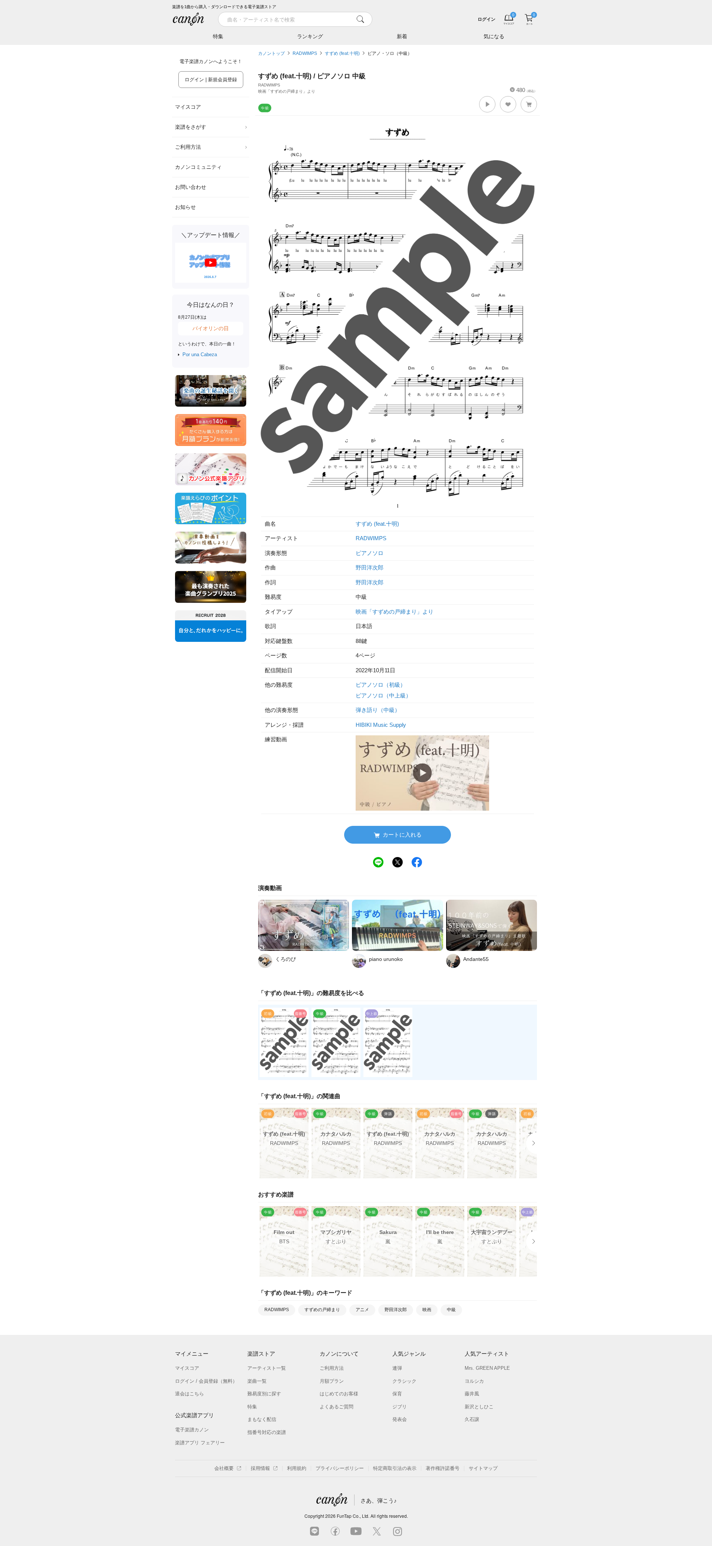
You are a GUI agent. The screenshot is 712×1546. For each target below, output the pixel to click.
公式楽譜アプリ (194, 1415)
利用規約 (296, 1468)
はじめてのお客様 (339, 1393)
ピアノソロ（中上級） (383, 695)
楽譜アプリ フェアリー (200, 1442)
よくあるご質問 (336, 1406)
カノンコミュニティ (198, 167)
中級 (451, 1309)
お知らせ (185, 207)
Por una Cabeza (199, 354)
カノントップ (271, 53)
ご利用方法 (188, 147)
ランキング (310, 36)
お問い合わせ (190, 187)
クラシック (404, 1381)
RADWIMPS (305, 53)
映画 (426, 1309)
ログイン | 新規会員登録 (211, 79)
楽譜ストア (261, 1353)
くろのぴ (285, 959)
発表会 (399, 1419)
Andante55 (476, 959)
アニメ (362, 1309)
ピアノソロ (369, 553)
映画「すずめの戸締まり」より (395, 611)
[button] (487, 104)
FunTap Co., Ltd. (353, 1516)
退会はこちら (189, 1393)
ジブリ (399, 1406)
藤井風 (472, 1393)
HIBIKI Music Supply (381, 725)
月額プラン (332, 1381)
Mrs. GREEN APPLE (487, 1368)
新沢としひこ (479, 1406)
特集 (218, 36)
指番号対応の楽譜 (266, 1432)
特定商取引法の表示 (394, 1468)
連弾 (397, 1368)
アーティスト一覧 (266, 1368)
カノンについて (339, 1353)
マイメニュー (191, 1353)
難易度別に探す (264, 1393)
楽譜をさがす (190, 127)
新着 (402, 36)
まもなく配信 (261, 1419)
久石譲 (472, 1419)
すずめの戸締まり (322, 1309)
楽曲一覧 (257, 1381)
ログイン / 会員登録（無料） (206, 1381)
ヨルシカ (474, 1381)
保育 (397, 1393)
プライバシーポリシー (340, 1468)
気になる (494, 36)
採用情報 (260, 1468)
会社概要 (224, 1468)
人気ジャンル (409, 1353)
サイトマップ (483, 1468)
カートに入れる (402, 834)
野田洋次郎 (369, 567)
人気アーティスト (487, 1353)
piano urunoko (386, 959)
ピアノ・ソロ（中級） (389, 53)
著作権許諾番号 (442, 1468)
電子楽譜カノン (192, 1429)
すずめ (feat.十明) (342, 53)
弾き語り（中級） (378, 710)
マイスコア (188, 107)
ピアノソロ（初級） (381, 685)
